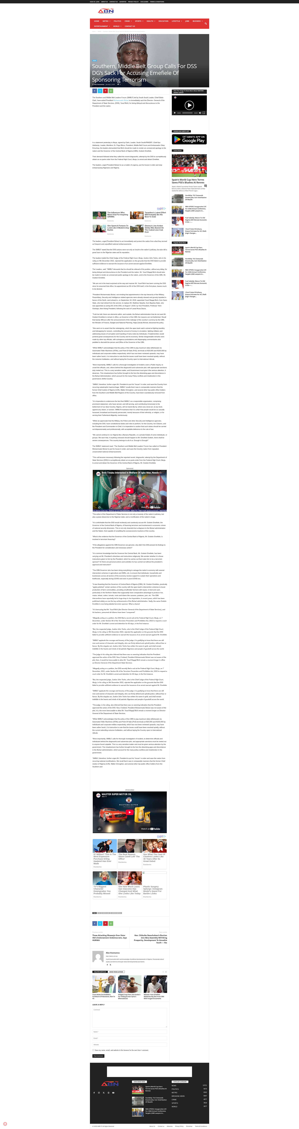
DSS (99, 913)
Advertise (122, 2)
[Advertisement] (166, 11)
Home (96, 21)
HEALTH (150, 21)
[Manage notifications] (5, 1124)
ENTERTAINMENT (101, 26)
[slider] (187, 112)
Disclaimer (144, 2)
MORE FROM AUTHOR (116, 972)
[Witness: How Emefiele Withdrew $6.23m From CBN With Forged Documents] (155, 984)
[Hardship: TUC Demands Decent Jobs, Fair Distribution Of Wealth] (177, 198)
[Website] (109, 1093)
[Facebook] (94, 91)
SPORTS (138, 21)
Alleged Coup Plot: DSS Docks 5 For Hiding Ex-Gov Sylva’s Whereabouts (129, 996)
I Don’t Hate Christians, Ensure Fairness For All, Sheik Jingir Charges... (195, 231)
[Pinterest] (105, 91)
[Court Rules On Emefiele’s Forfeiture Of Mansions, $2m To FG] (104, 984)
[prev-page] (163, 972)
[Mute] (200, 113)
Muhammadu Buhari (121, 100)
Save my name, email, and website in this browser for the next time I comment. (122, 1050)
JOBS (187, 21)
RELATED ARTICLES (100, 972)
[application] (189, 105)
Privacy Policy (133, 2)
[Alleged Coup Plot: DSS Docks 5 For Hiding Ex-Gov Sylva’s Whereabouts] (129, 984)
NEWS (99, 31)
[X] (100, 91)
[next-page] (166, 972)
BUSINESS (197, 21)
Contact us (114, 2)
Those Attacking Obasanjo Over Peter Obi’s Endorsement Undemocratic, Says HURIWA (109, 937)
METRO (105, 21)
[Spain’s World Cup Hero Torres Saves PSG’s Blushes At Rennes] (189, 165)
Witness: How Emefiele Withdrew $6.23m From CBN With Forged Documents (154, 996)
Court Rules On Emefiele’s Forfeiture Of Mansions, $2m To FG (103, 996)
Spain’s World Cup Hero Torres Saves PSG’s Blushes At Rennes (188, 181)
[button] (205, 23)
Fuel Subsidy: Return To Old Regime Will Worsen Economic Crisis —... (196, 220)
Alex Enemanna (99, 84)
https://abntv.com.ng (111, 956)
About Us (104, 2)
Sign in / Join (94, 2)
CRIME (127, 21)
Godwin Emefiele (116, 913)
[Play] (175, 113)
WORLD (116, 26)
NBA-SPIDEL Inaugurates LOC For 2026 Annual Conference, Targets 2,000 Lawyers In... (195, 209)
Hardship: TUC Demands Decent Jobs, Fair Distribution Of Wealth (195, 197)
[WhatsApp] (111, 91)
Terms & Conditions (157, 2)
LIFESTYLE (176, 21)
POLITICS (117, 21)
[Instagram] (99, 1093)
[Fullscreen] (204, 113)
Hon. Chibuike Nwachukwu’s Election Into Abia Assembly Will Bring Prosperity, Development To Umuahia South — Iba (150, 939)
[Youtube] (113, 1093)
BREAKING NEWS (178, 1096)
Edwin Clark (105, 913)
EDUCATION (163, 21)
